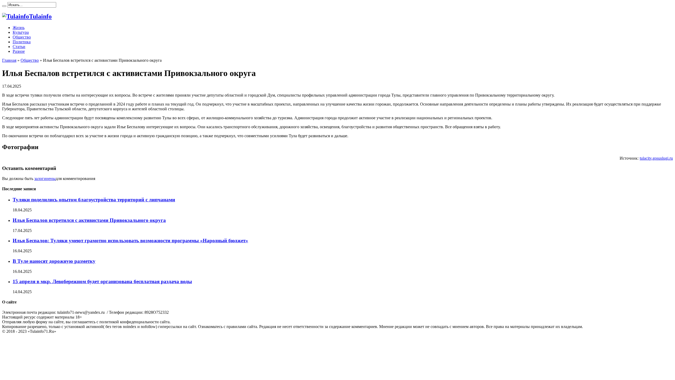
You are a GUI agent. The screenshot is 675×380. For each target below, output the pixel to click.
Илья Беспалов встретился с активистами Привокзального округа (89, 220)
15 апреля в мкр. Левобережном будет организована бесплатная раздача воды (102, 281)
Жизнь (19, 27)
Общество (22, 37)
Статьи (19, 46)
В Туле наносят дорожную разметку (54, 261)
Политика (22, 42)
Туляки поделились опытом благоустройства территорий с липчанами (94, 199)
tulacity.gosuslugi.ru (656, 158)
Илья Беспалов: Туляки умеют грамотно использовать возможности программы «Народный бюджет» (130, 240)
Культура (21, 32)
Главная (9, 60)
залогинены (45, 178)
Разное (19, 51)
